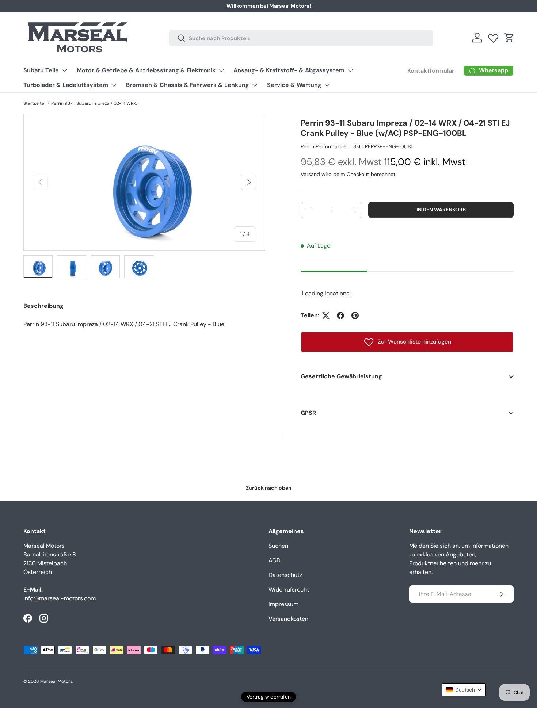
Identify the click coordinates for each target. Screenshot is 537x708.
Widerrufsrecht (288, 589)
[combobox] (301, 38)
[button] (509, 38)
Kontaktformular (430, 70)
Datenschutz (285, 575)
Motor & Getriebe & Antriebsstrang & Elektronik (146, 70)
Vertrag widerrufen (269, 696)
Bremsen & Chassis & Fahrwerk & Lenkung (187, 85)
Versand (310, 174)
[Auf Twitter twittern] (326, 315)
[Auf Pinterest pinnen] (355, 315)
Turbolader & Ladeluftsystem (65, 85)
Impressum (283, 604)
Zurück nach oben (269, 488)
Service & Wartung (294, 85)
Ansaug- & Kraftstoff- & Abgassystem (288, 70)
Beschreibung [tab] (43, 306)
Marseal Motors (56, 681)
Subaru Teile (41, 70)
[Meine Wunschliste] (493, 36)
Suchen (278, 546)
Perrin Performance (323, 146)
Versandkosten (288, 619)
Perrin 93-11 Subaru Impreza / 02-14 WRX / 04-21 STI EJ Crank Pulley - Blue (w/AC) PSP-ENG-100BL (95, 103)
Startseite (33, 103)
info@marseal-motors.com (59, 598)
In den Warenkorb (441, 209)
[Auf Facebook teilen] (340, 315)
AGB (274, 560)
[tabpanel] (144, 324)
